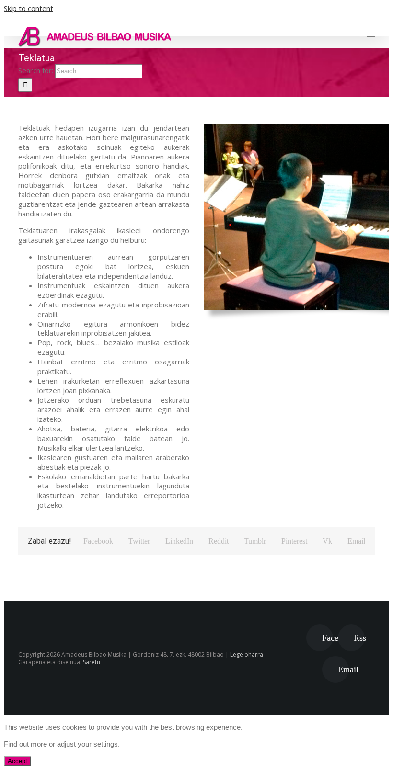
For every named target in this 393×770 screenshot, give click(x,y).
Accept (17, 761)
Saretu (91, 662)
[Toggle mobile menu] (371, 32)
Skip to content (28, 8)
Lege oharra (246, 654)
